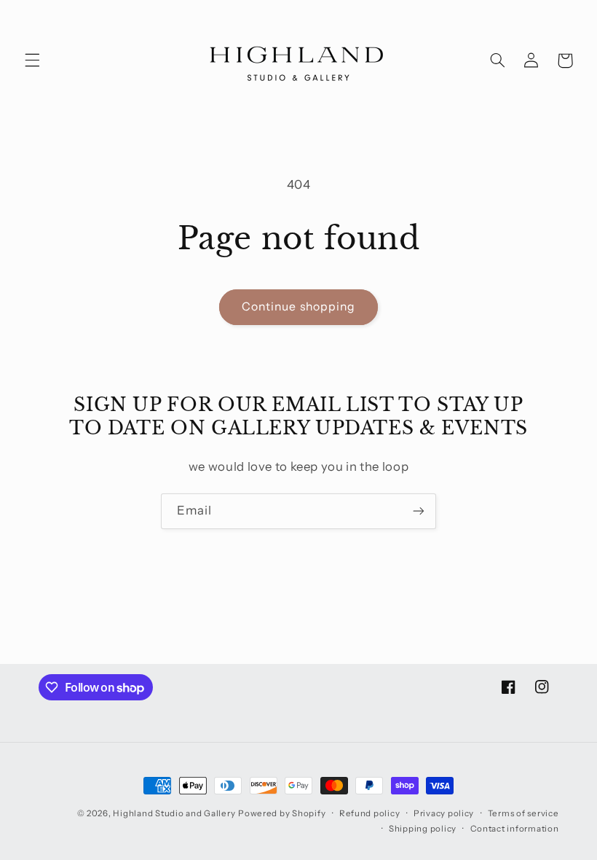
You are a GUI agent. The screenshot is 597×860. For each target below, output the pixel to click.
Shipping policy (422, 829)
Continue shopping (298, 306)
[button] (32, 60)
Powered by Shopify (281, 813)
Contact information (514, 829)
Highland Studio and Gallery (174, 813)
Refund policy (369, 813)
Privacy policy (444, 813)
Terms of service (523, 813)
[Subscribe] (418, 511)
